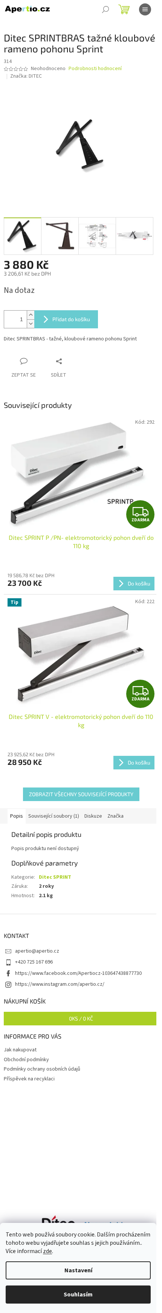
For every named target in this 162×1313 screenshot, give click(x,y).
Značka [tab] (115, 816)
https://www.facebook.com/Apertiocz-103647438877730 (78, 973)
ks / (81, 1018)
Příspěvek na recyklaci (29, 1079)
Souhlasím (78, 1294)
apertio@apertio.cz (37, 951)
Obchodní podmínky (26, 1059)
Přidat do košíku (71, 319)
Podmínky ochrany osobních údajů (42, 1069)
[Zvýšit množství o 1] (30, 315)
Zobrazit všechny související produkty (81, 794)
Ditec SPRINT (55, 877)
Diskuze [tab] (93, 816)
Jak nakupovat (20, 1050)
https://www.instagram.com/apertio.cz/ (59, 984)
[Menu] (145, 9)
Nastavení (78, 1270)
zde (47, 1251)
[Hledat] (105, 9)
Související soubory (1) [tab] (53, 816)
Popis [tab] (16, 816)
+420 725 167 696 (34, 962)
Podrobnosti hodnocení (95, 68)
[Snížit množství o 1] (30, 323)
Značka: (26, 76)
